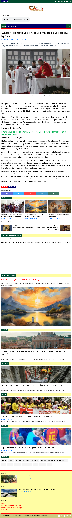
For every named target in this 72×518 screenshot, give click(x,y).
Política (17, 464)
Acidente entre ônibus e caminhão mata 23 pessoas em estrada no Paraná (40, 476)
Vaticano (42, 464)
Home (4, 26)
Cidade (11, 460)
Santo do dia (27, 464)
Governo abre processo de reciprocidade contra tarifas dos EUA (37, 489)
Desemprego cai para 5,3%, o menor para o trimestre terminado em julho (32, 385)
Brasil (4, 460)
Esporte (43, 460)
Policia (10, 464)
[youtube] (67, 1)
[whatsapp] (70, 1)
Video (49, 464)
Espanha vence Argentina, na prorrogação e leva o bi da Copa (27, 447)
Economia (26, 460)
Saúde (35, 464)
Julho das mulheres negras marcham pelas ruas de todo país (27, 416)
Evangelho (12, 186)
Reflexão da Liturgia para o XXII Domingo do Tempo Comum (34, 215)
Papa (3, 464)
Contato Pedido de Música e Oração (11, 507)
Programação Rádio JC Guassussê (11, 505)
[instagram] (62, 1)
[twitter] (59, 1)
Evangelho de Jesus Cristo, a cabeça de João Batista (58, 215)
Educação (35, 460)
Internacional (62, 460)
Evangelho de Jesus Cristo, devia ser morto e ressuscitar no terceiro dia (11, 215)
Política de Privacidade (7, 510)
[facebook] (56, 1)
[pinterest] (64, 1)
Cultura (18, 460)
